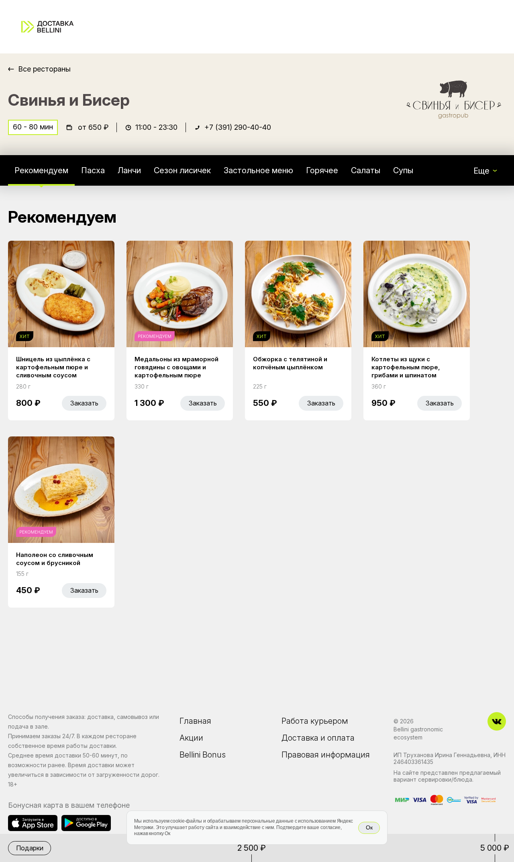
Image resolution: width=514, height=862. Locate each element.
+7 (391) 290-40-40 (237, 127)
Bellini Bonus (202, 755)
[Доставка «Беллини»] (47, 26)
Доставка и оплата (318, 738)
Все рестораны (44, 69)
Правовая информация (325, 755)
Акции (191, 738)
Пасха (93, 170)
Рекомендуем (41, 170)
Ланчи (129, 170)
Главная (195, 721)
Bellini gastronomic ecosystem (418, 733)
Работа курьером (314, 721)
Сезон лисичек (182, 170)
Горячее (322, 170)
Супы (403, 170)
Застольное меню (258, 170)
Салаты (365, 170)
